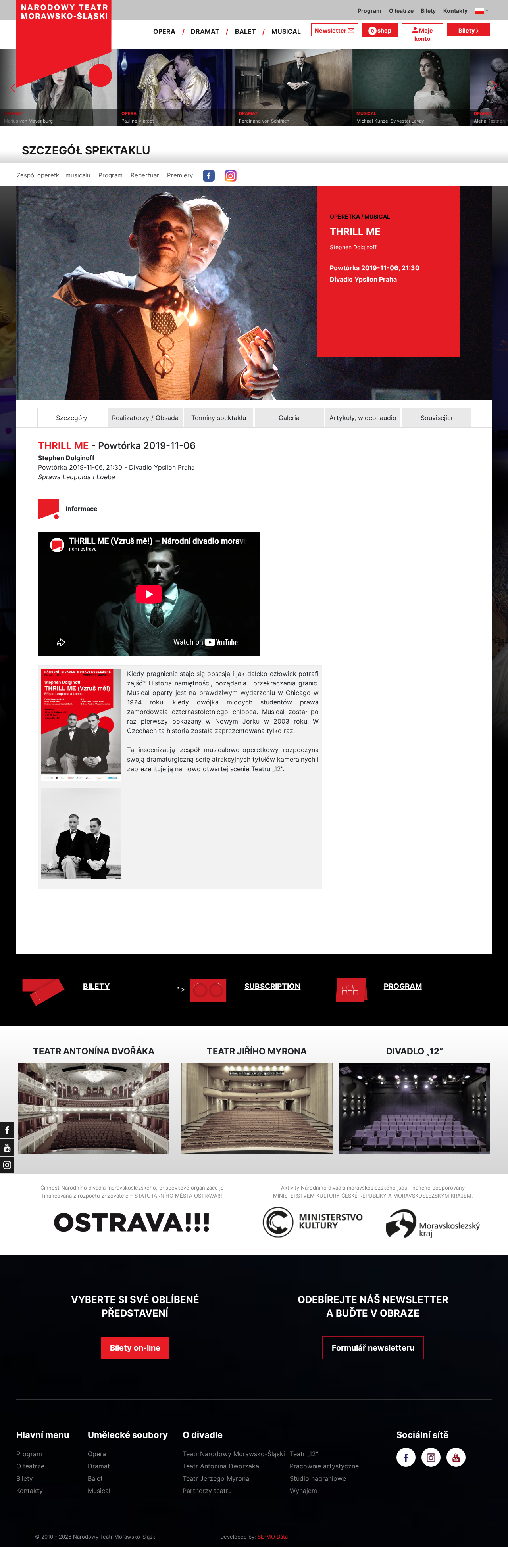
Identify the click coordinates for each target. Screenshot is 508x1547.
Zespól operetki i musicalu (53, 175)
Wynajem (303, 1491)
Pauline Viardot (76, 121)
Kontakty (29, 1491)
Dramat (99, 1466)
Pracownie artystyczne (324, 1466)
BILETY (96, 986)
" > (181, 989)
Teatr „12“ (304, 1454)
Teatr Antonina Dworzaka (221, 1466)
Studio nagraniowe (318, 1478)
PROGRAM (403, 986)
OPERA (164, 31)
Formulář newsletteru (373, 1348)
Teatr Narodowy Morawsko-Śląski (234, 1454)
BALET (245, 31)
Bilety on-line (135, 1348)
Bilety (467, 30)
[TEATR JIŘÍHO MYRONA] (257, 1108)
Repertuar (145, 175)
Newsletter (330, 30)
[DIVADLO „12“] (414, 1108)
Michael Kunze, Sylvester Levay (329, 121)
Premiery (180, 175)
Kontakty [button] (455, 10)
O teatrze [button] (401, 10)
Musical (99, 1491)
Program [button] (369, 10)
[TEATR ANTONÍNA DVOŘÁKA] (93, 1108)
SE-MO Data (273, 1537)
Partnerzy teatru (207, 1491)
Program (110, 175)
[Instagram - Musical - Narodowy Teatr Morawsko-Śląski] (231, 176)
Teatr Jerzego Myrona (216, 1478)
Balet (95, 1478)
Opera (97, 1454)
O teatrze (30, 1466)
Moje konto (423, 34)
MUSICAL (286, 31)
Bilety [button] (428, 10)
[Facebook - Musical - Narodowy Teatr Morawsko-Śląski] (209, 176)
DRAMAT (205, 31)
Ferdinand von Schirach (203, 121)
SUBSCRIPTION (272, 986)
